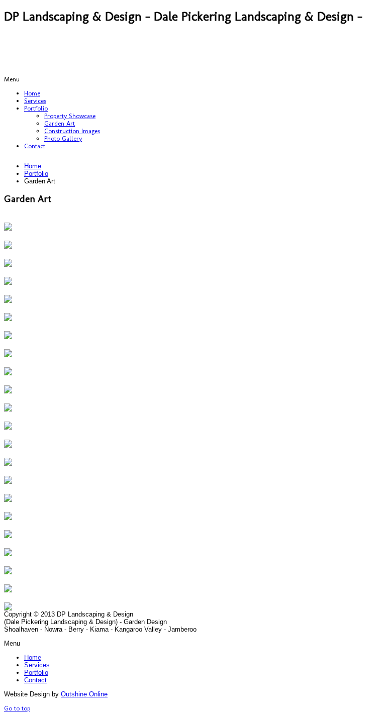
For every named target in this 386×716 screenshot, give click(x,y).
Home (32, 166)
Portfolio (36, 173)
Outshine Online (84, 694)
